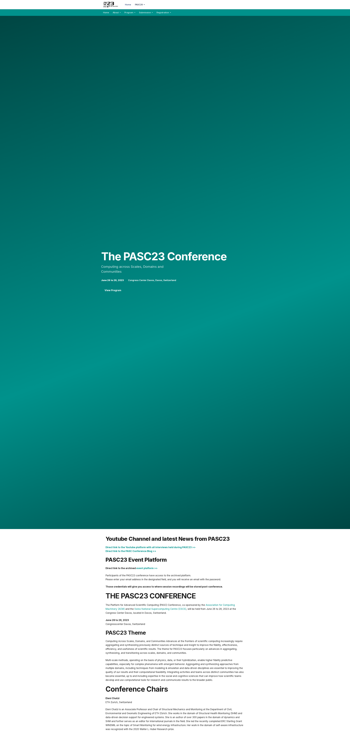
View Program (113, 290)
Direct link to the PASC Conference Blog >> (131, 551)
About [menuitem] (116, 12)
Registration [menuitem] (163, 12)
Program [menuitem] (128, 12)
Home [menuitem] (128, 4)
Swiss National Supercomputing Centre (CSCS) (160, 609)
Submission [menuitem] (145, 12)
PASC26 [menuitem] (139, 4)
